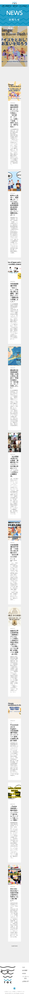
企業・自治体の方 (6, 6)
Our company (23, 6)
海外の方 (15, 6)
